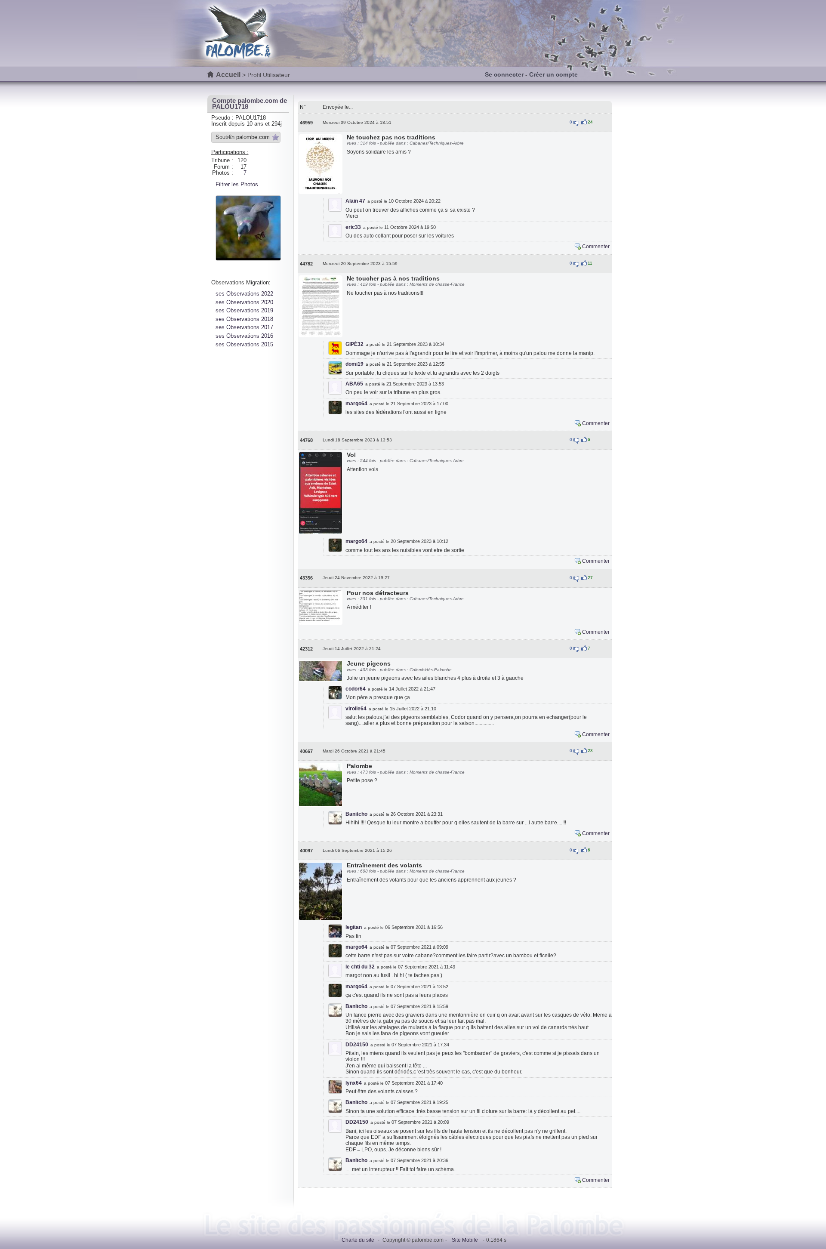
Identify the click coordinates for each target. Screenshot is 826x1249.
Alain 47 (355, 201)
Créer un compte (553, 74)
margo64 (356, 404)
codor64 (355, 689)
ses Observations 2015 (244, 344)
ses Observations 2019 (244, 310)
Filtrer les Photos (237, 184)
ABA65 (354, 384)
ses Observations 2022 (244, 293)
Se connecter (504, 74)
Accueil (228, 74)
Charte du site (358, 1240)
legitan (353, 927)
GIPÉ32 (354, 344)
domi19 (354, 364)
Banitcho (356, 814)
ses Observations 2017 (244, 327)
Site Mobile (465, 1240)
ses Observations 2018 (244, 319)
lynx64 (353, 1083)
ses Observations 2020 (244, 302)
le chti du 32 (360, 967)
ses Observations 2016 (244, 336)
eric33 (353, 227)
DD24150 (356, 1045)
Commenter (596, 247)
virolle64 (356, 709)
